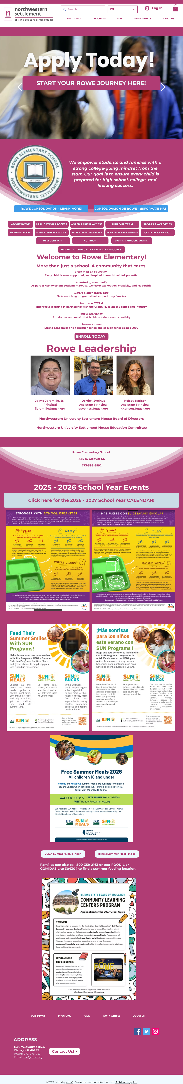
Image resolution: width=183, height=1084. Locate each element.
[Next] (163, 87)
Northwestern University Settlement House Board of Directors (91, 419)
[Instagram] (155, 1031)
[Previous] (20, 87)
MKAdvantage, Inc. (126, 1082)
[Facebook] (137, 1031)
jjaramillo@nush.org (50, 408)
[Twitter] (146, 1031)
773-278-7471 (32, 1053)
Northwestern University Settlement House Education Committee (91, 428)
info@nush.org (32, 1057)
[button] (176, 7)
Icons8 (69, 1082)
